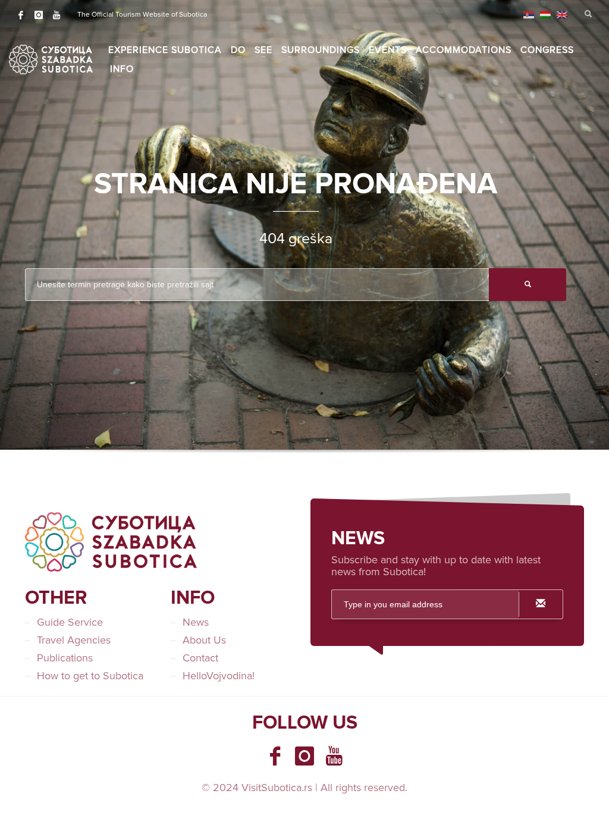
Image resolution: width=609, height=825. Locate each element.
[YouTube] (56, 15)
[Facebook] (21, 15)
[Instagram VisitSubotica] (304, 756)
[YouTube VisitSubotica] (334, 756)
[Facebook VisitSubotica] (275, 756)
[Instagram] (39, 15)
